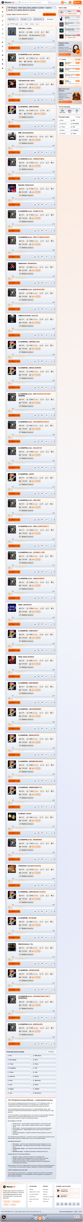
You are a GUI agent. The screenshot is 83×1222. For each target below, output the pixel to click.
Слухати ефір (71, 37)
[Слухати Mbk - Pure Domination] (9, 148)
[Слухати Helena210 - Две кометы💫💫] (66, 65)
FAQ (30, 1201)
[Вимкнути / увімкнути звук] (75, 1217)
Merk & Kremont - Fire (25, 944)
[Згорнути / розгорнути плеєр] (80, 1216)
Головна (8, 14)
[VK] (78, 1204)
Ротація (13, 1204)
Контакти (45, 1201)
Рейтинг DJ (32, 1196)
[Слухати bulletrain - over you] (66, 20)
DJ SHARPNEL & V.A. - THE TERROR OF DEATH (33, 422)
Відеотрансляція (34, 1199)
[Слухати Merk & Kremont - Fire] (9, 959)
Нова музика (16, 1201)
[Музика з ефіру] (3, 29)
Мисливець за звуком (71, 35)
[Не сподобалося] (42, 48)
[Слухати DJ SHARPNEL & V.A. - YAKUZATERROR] (9, 593)
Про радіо (45, 1189)
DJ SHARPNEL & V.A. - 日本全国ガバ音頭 (31, 552)
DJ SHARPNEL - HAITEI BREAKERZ (29, 709)
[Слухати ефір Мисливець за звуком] (66, 37)
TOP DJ (6, 1204)
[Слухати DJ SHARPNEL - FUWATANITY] (9, 646)
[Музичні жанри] (3, 42)
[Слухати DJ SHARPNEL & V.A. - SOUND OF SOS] (9, 226)
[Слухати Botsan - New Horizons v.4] (66, 26)
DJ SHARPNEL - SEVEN (26, 474)
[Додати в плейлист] (51, 48)
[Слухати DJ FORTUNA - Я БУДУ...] (66, 84)
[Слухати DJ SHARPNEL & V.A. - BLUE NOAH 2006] (9, 304)
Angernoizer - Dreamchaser (27, 263)
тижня (26, 24)
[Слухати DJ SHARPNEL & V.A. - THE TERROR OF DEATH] (9, 437)
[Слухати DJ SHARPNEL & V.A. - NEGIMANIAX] (9, 855)
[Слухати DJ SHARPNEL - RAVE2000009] (9, 698)
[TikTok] (57, 1204)
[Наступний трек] (44, 1218)
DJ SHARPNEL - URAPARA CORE (29, 342)
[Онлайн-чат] (3, 55)
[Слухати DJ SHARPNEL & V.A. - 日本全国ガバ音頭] (9, 567)
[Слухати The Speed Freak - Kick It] (9, 95)
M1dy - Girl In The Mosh (26, 657)
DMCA (75, 1211)
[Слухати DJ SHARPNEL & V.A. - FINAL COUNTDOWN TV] (9, 541)
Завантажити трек (64, 54)
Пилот (69, 11)
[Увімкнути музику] (40, 1218)
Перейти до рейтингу (65, 101)
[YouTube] (66, 1204)
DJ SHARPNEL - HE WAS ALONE (28, 970)
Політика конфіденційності (66, 1211)
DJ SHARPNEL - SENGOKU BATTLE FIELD (32, 892)
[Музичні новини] (3, 51)
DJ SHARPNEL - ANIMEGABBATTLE (30, 787)
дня (21, 24)
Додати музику (50, 14)
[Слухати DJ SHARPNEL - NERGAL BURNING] (9, 383)
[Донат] (3, 60)
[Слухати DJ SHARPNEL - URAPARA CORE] (9, 357)
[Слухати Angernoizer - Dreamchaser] (9, 278)
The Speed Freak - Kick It (26, 80)
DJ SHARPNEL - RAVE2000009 (28, 683)
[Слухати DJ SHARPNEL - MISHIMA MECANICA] (9, 776)
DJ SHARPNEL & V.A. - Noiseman (29, 54)
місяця (32, 24)
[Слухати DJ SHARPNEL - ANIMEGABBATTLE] (9, 802)
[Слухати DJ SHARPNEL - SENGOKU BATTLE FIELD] (9, 907)
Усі (79, 7)
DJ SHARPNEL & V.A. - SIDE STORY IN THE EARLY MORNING (34, 395)
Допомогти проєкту (48, 1196)
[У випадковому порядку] (47, 1218)
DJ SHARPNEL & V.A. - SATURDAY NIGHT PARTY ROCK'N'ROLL (34, 997)
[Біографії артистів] (3, 46)
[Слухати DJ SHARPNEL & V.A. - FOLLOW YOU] (9, 463)
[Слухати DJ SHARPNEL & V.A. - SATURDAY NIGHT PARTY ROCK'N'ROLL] (9, 1013)
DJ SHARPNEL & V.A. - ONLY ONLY (29, 500)
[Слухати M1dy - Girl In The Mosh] (9, 672)
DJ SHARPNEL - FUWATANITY (28, 631)
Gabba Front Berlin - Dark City (28, 315)
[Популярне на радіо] (3, 33)
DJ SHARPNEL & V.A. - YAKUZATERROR (31, 578)
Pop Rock (63, 133)
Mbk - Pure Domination (26, 133)
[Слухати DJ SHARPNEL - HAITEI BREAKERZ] (9, 724)
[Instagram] (70, 1204)
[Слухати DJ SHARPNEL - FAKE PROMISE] (9, 122)
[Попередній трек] (36, 1218)
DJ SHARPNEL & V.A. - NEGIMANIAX (30, 839)
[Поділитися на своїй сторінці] (46, 48)
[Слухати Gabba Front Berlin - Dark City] (9, 330)
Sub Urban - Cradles (25, 28)
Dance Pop (63, 123)
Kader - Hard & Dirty (25, 604)
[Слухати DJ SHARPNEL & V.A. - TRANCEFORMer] (9, 174)
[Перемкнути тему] (64, 2)
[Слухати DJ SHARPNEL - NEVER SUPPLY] (9, 750)
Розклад (45, 1191)
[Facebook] (74, 1204)
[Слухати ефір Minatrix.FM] (66, 13)
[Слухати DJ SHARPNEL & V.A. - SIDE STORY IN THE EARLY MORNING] (9, 411)
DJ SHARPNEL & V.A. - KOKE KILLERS (30, 1024)
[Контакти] (3, 68)
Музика (31, 1189)
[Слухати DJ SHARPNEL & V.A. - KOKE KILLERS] (9, 1039)
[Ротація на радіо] (3, 38)
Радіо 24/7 (7, 1201)
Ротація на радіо (33, 1194)
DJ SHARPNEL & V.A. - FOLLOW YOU (30, 448)
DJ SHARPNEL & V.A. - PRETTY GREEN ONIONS (34, 237)
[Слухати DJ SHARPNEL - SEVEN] (9, 489)
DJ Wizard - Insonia (24, 813)
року (37, 24)
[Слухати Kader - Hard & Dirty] (9, 620)
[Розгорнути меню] (3, 7)
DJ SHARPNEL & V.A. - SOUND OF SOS (30, 211)
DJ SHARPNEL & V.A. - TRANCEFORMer (31, 159)
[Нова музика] (3, 16)
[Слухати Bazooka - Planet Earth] (9, 200)
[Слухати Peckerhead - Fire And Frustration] (9, 881)
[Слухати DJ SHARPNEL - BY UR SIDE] (9, 933)
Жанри (14, 14)
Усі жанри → (51, 1051)
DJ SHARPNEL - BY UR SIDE (27, 918)
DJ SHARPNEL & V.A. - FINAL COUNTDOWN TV (33, 526)
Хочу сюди (77, 59)
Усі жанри (77, 117)
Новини (45, 1194)
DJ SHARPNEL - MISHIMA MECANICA (30, 761)
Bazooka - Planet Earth (26, 185)
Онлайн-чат (46, 1199)
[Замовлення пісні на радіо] (3, 64)
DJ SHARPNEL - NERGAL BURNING (29, 368)
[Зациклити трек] (32, 1218)
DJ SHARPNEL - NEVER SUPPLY (28, 735)
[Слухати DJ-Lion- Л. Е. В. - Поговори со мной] (66, 77)
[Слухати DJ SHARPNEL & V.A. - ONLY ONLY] (9, 515)
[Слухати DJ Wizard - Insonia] (9, 828)
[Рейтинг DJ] (3, 20)
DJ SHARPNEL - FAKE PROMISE (28, 106)
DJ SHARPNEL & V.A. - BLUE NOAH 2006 (31, 289)
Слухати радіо (72, 13)
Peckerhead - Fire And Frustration (29, 866)
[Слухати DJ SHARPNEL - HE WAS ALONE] (9, 985)
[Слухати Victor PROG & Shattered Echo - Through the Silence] (66, 32)
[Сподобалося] (35, 48)
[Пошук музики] (49, 2)
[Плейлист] (78, 1217)
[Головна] (3, 12)
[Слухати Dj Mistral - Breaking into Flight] (66, 71)
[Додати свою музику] (3, 25)
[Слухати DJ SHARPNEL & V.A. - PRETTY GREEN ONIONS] (9, 252)
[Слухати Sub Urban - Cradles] (9, 43)
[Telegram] (62, 1204)
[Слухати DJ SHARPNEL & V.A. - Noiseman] (9, 69)
